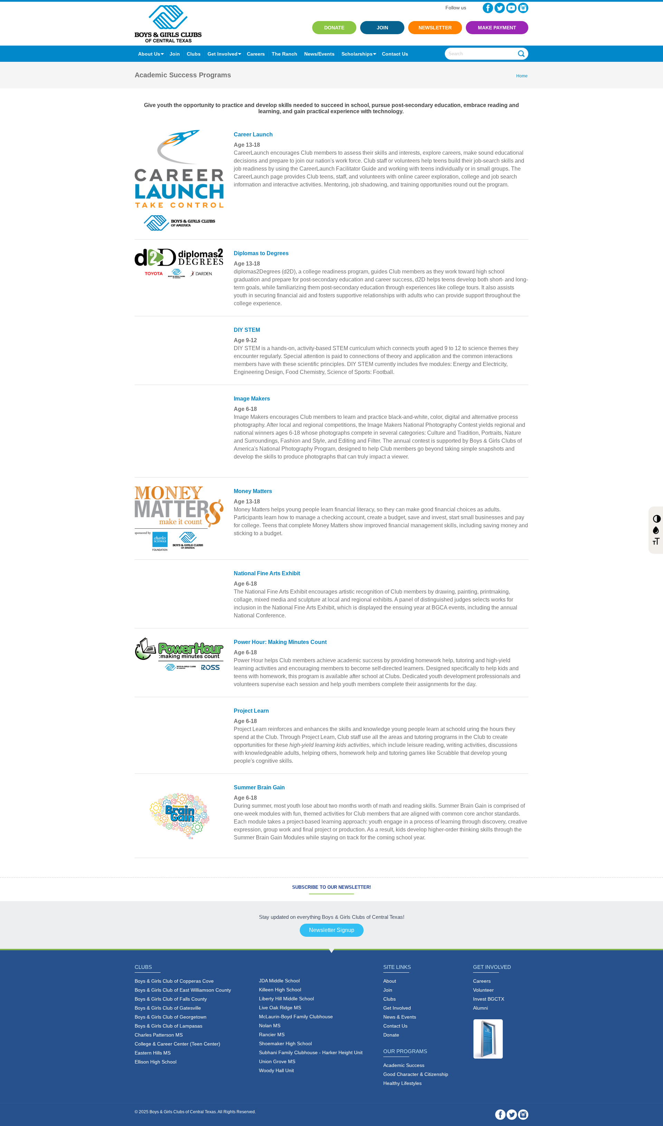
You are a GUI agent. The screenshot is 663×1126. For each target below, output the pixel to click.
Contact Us (395, 1026)
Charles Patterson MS (159, 1035)
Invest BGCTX (488, 999)
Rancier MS (272, 1034)
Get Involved (223, 54)
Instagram (523, 8)
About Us (149, 54)
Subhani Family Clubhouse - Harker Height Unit (311, 1052)
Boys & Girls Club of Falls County (171, 999)
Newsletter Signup (331, 930)
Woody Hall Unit (276, 1070)
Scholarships (357, 54)
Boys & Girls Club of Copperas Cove (174, 981)
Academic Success (403, 1065)
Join (382, 27)
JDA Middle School (279, 980)
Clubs (194, 54)
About (389, 981)
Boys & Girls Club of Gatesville (168, 1008)
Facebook (488, 8)
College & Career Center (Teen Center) (177, 1044)
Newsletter (435, 27)
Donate (334, 27)
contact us (395, 54)
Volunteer (483, 990)
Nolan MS (269, 1025)
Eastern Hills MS (153, 1053)
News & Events (399, 1017)
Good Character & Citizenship (415, 1074)
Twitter (499, 8)
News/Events (319, 54)
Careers (256, 54)
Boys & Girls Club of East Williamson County (183, 990)
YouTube (511, 8)
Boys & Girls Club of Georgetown (170, 1017)
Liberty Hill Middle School (286, 998)
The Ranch (284, 54)
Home (522, 76)
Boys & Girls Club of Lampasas (168, 1026)
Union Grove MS (277, 1061)
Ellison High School (155, 1062)
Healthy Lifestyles (402, 1083)
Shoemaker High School (285, 1043)
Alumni (480, 1008)
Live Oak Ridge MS (280, 1007)
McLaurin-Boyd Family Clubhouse (296, 1016)
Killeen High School (280, 989)
